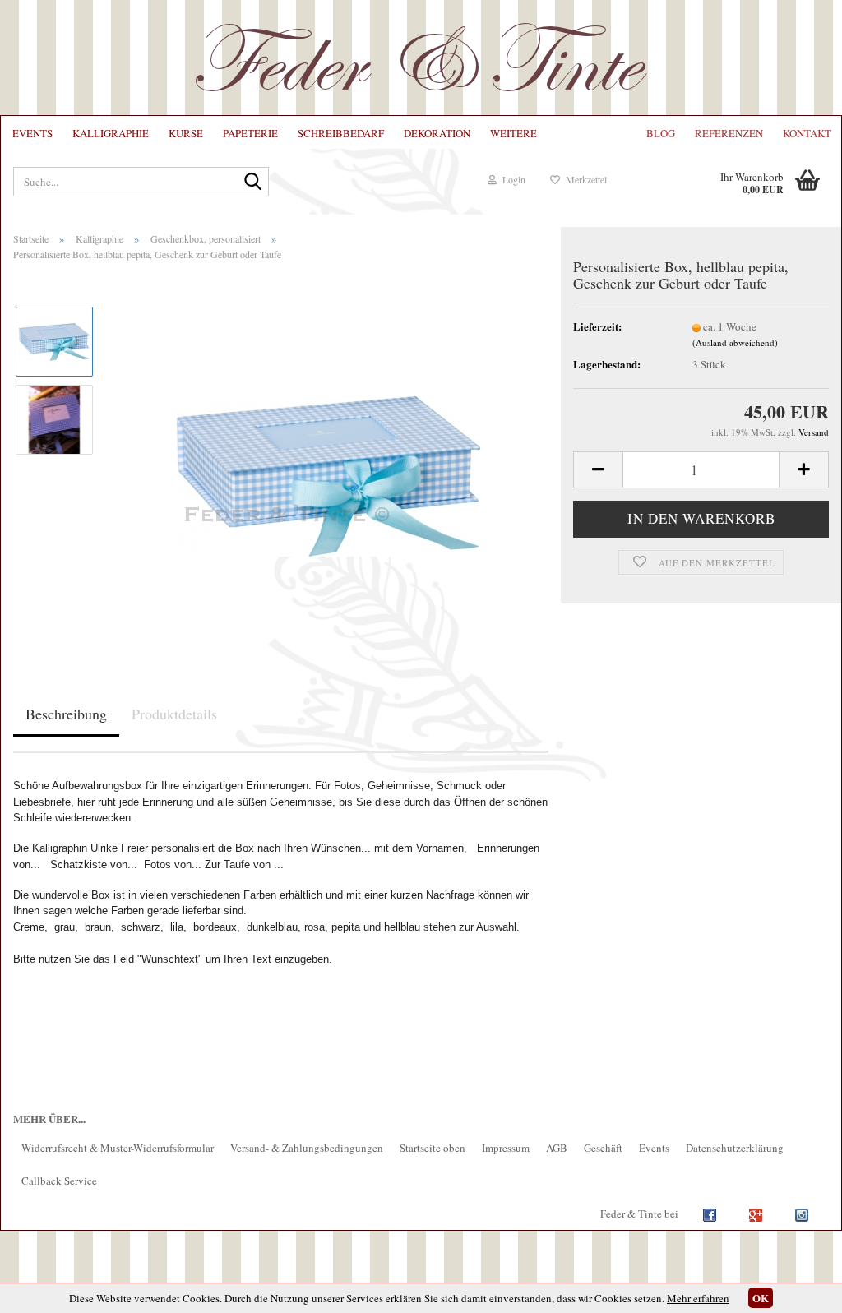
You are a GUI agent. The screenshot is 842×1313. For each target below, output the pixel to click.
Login (511, 179)
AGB (556, 1147)
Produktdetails (174, 714)
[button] (597, 469)
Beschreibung (66, 714)
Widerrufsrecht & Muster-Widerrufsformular (117, 1147)
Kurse (186, 133)
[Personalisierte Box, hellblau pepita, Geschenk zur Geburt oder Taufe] (328, 457)
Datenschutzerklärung (735, 1147)
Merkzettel (583, 179)
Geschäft (603, 1147)
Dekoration (437, 133)
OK (760, 1298)
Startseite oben (432, 1147)
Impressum (506, 1147)
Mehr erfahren (698, 1298)
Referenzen (729, 133)
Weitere (513, 133)
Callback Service (59, 1180)
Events (32, 133)
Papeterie (250, 133)
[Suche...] (253, 182)
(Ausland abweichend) (735, 342)
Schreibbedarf (341, 133)
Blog (660, 133)
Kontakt (807, 133)
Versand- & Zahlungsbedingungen (306, 1147)
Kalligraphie (110, 133)
